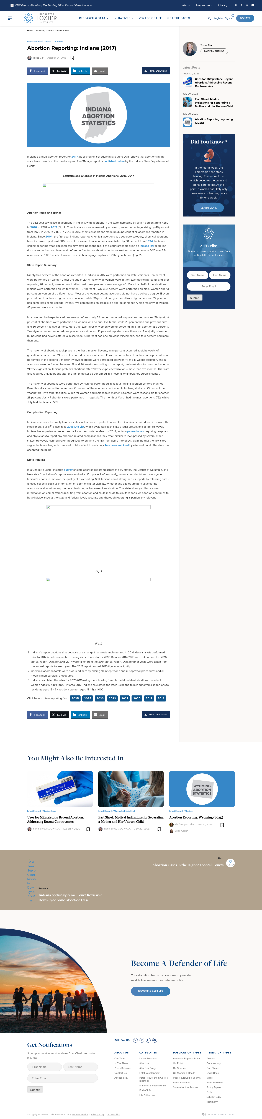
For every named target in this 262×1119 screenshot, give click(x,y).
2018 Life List (75, 427)
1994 (149, 241)
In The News (121, 1063)
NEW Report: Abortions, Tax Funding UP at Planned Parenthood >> (51, 5)
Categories (148, 1053)
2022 (112, 698)
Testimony (212, 1102)
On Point (178, 1063)
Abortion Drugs (49, 811)
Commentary (214, 1063)
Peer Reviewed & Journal (187, 1078)
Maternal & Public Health (57, 30)
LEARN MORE (209, 207)
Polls (209, 1092)
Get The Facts (178, 18)
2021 (124, 698)
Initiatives (122, 18)
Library (222, 5)
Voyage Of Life (150, 18)
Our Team (119, 1058)
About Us (121, 1053)
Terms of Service (80, 1114)
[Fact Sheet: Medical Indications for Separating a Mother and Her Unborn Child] (131, 788)
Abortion (59, 41)
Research (39, 30)
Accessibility (121, 1078)
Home (30, 30)
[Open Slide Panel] (12, 18)
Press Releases (123, 1068)
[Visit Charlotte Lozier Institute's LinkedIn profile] (247, 5)
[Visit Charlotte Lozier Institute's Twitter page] (236, 5)
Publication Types (187, 1053)
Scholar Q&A (214, 1097)
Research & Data (92, 18)
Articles (211, 1058)
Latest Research (148, 1058)
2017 (74, 157)
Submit (194, 298)
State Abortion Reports (185, 1087)
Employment (204, 5)
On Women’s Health (184, 1073)
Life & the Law (147, 1095)
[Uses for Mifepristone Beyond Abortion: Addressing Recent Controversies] (60, 788)
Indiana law (147, 246)
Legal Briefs (213, 1073)
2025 (75, 698)
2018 (161, 698)
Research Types (219, 1053)
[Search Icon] (209, 18)
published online (114, 161)
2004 (49, 236)
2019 (149, 698)
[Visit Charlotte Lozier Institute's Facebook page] (241, 5)
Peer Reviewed (215, 1082)
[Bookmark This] (72, 58)
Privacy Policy (97, 1114)
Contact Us (120, 1073)
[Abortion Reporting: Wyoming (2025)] (202, 788)
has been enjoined (117, 445)
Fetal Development (149, 1073)
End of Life (145, 1090)
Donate (245, 18)
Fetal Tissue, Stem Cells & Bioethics (153, 1079)
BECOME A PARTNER (150, 991)
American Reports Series (187, 1058)
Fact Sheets (213, 1068)
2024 (87, 698)
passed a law (135, 431)
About (186, 5)
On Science (179, 1068)
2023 (100, 698)
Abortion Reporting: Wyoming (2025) (196, 817)
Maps (210, 1078)
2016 (33, 227)
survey (68, 470)
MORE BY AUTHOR (214, 51)
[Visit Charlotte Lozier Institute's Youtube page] (252, 5)
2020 (136, 698)
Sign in (223, 18)
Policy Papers (214, 1087)
